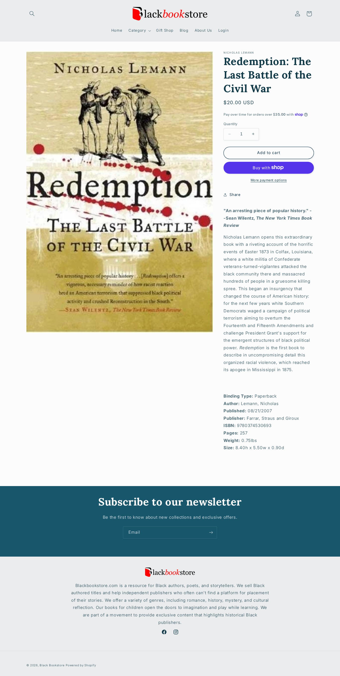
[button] (32, 13)
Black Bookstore (52, 665)
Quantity (230, 124)
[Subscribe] (211, 532)
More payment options (269, 180)
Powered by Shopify (81, 665)
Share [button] (234, 194)
